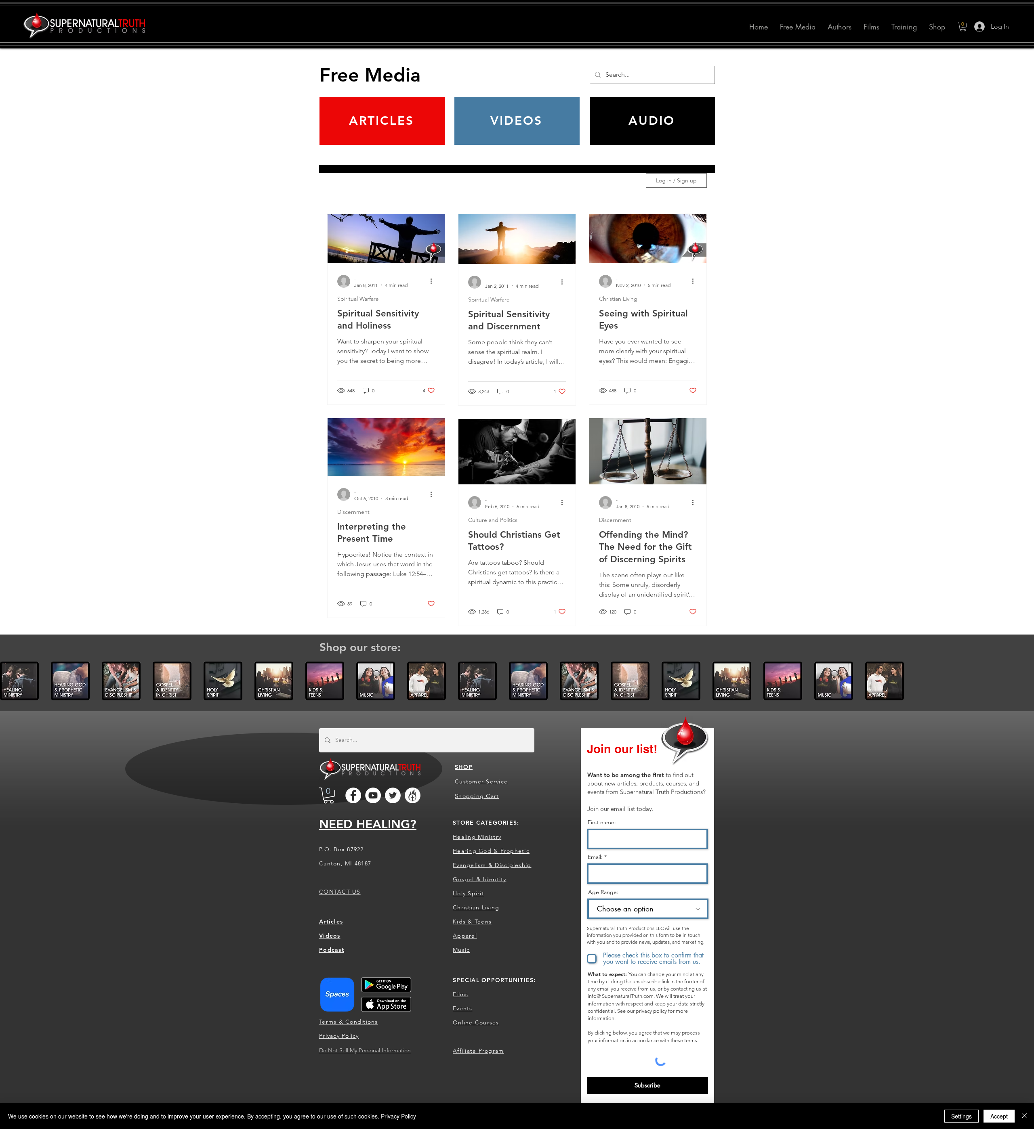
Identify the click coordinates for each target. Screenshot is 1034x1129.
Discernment (353, 512)
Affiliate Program (478, 1050)
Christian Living (618, 298)
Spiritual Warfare (358, 298)
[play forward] (1024, 681)
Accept (999, 1116)
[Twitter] (393, 795)
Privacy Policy (398, 1116)
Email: (595, 857)
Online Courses (476, 1022)
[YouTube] (373, 795)
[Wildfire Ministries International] (412, 795)
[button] (839, 27)
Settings (961, 1116)
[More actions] (434, 281)
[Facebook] (353, 795)
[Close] (1024, 1116)
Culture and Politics (492, 520)
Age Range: (603, 892)
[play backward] (10, 681)
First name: (602, 822)
